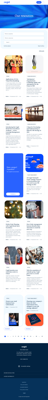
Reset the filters (41, 45)
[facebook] (29, 362)
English (24, 393)
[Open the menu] (43, 2)
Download (7, 328)
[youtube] (21, 362)
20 (36, 336)
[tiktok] (27, 362)
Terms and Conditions (24, 384)
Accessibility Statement (24, 387)
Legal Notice (24, 382)
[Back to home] (7, 2)
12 (24, 336)
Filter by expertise (9, 33)
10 (18, 336)
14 (30, 336)
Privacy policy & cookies (24, 389)
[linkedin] (18, 362)
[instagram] (24, 362)
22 (42, 336)
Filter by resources (9, 38)
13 (27, 336)
